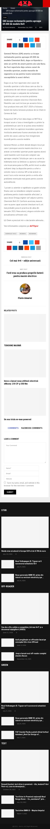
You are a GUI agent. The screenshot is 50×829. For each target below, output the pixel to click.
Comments (13, 428)
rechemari (32, 234)
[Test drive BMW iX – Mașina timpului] (7, 813)
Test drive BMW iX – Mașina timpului (30, 810)
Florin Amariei (10, 27)
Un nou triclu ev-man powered (17, 419)
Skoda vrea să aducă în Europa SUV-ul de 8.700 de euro (23, 551)
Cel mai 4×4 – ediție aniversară (25, 260)
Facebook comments (31, 428)
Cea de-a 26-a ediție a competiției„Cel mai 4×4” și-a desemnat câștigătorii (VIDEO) (22, 628)
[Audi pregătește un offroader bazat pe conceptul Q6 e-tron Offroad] (7, 642)
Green (5, 17)
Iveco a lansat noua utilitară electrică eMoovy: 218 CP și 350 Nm (21, 382)
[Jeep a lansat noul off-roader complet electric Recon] (7, 656)
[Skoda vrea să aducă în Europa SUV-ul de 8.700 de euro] (25, 532)
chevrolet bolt (10, 234)
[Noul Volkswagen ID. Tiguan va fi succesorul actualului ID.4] (7, 564)
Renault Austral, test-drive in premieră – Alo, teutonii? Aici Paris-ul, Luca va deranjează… (25, 785)
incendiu (23, 234)
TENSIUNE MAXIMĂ (12, 345)
